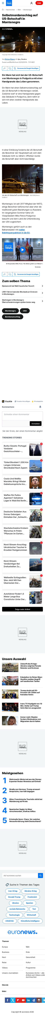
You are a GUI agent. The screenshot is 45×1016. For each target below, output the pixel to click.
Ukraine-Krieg (30, 891)
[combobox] (22, 875)
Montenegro (27, 9)
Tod (34, 909)
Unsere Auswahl (14, 659)
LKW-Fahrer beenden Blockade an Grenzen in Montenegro (19, 293)
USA (25, 311)
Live (39, 3)
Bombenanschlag (12, 317)
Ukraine (15, 903)
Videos (5, 968)
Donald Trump (14, 897)
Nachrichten (10, 9)
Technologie (14, 915)
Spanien (29, 903)
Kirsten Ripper (10, 59)
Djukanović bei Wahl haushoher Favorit (18, 286)
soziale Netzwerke (17, 909)
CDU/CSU (10, 921)
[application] (22, 39)
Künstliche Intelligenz (30, 921)
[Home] (3, 9)
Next (4, 957)
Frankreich (32, 897)
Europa (5, 947)
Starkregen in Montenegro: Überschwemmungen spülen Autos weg (18, 301)
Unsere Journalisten (10, 973)
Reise (4, 962)
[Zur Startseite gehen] (9, 3)
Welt (19, 9)
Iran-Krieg (12, 891)
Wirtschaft (31, 915)
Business (5, 952)
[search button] (40, 875)
